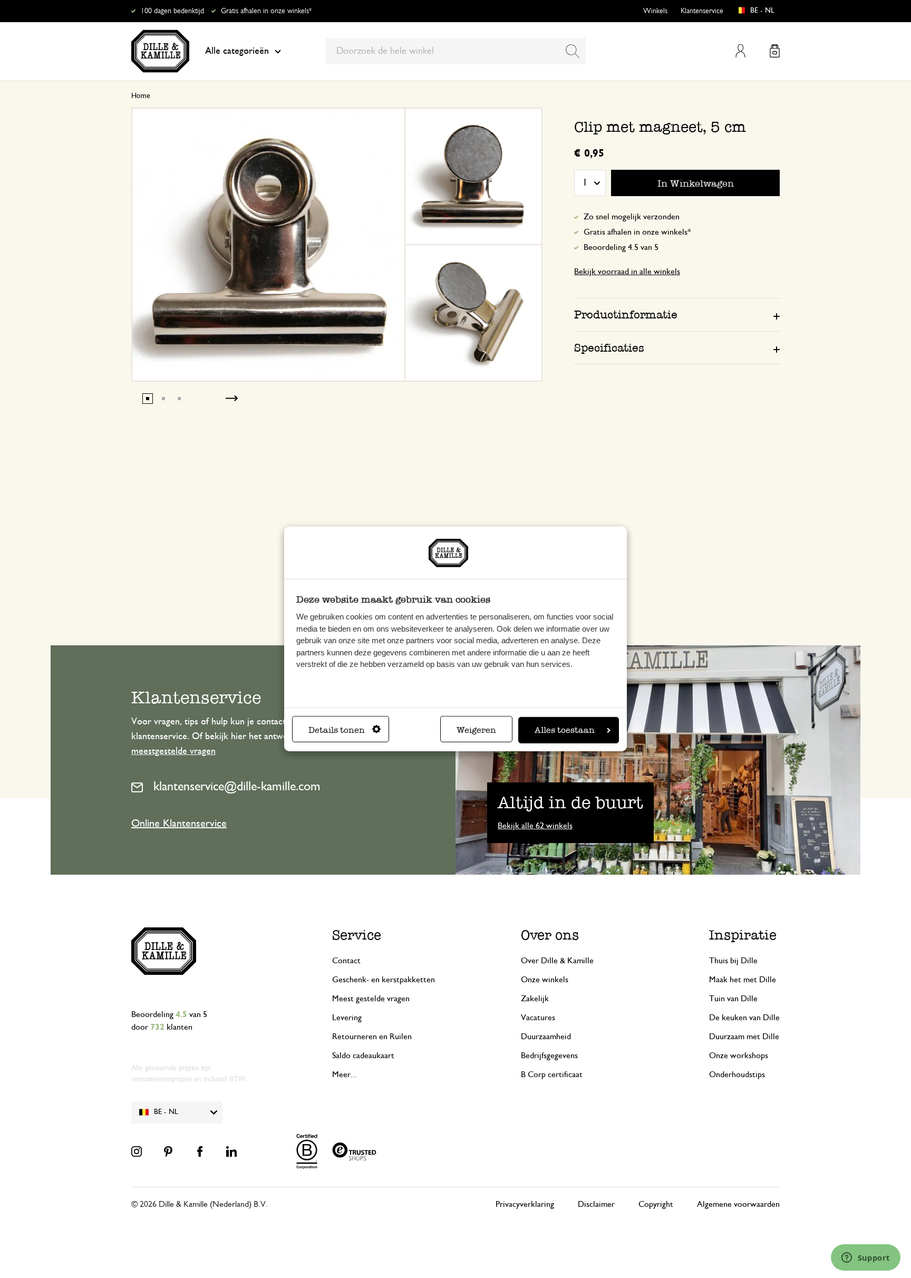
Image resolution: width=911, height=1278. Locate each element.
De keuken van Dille (744, 1017)
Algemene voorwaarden (738, 1204)
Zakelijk (535, 998)
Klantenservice (702, 11)
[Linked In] (231, 1151)
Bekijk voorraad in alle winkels (627, 271)
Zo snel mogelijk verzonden (632, 216)
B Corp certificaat (552, 1074)
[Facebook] (200, 1151)
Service (356, 935)
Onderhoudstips (737, 1074)
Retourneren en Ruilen (372, 1036)
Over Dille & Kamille (557, 960)
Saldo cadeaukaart (363, 1055)
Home (140, 96)
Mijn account (740, 50)
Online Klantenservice (179, 823)
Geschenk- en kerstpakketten (383, 979)
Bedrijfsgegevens (549, 1055)
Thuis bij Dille (733, 960)
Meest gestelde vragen (371, 998)
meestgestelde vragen (173, 751)
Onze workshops (738, 1055)
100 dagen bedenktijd (172, 11)
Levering (347, 1017)
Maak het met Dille (742, 979)
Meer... (344, 1074)
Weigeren (476, 730)
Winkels (655, 11)
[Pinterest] (168, 1151)
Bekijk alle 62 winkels (535, 825)
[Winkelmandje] (775, 50)
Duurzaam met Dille (744, 1036)
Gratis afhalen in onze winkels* (266, 11)
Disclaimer (596, 1204)
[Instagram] (136, 1151)
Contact (346, 960)
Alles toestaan (565, 730)
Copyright (655, 1204)
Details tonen (336, 730)
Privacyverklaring (525, 1204)
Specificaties (609, 347)
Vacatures (538, 1017)
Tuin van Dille (733, 998)
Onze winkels (544, 979)
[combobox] (456, 51)
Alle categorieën (237, 51)
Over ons (550, 935)
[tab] (677, 314)
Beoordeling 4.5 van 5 (621, 247)
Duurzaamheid (546, 1036)
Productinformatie (625, 314)
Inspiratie (743, 935)
